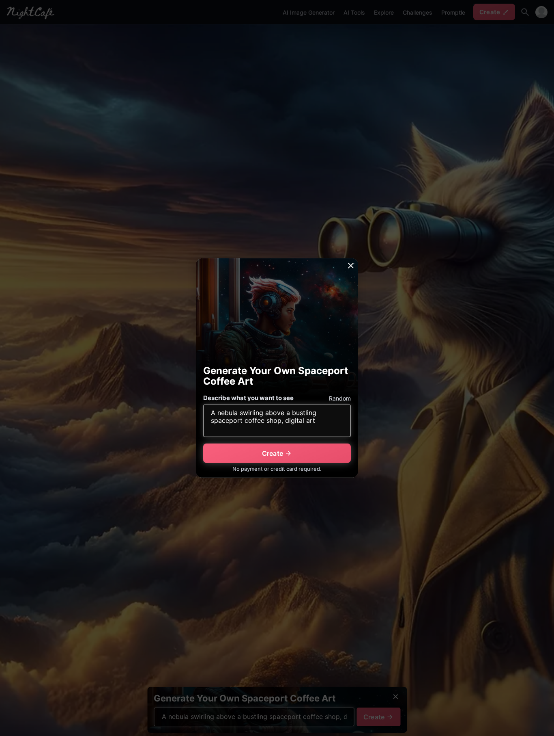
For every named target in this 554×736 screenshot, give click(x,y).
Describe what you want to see (248, 398)
